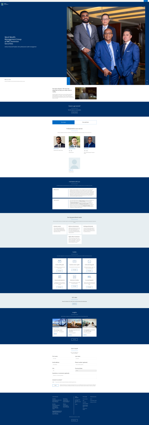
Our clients (124, 4)
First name (55, 356)
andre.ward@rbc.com (55, 414)
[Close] (147, 417)
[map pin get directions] (74, 395)
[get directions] (74, 395)
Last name (77, 356)
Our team (111, 4)
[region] (74, 395)
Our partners (85, 122)
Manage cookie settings (87, 422)
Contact (145, 4)
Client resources (131, 4)
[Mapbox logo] (54, 401)
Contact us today (74, 112)
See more (74, 339)
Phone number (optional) (81, 362)
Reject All (87, 418)
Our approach (118, 4)
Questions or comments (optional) (60, 373)
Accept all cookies (87, 420)
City (53, 368)
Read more (55, 333)
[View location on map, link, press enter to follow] (74, 395)
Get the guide (60, 270)
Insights (137, 4)
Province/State (78, 368)
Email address (55, 362)
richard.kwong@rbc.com (66, 414)
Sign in (91, 412)
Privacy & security (85, 412)
